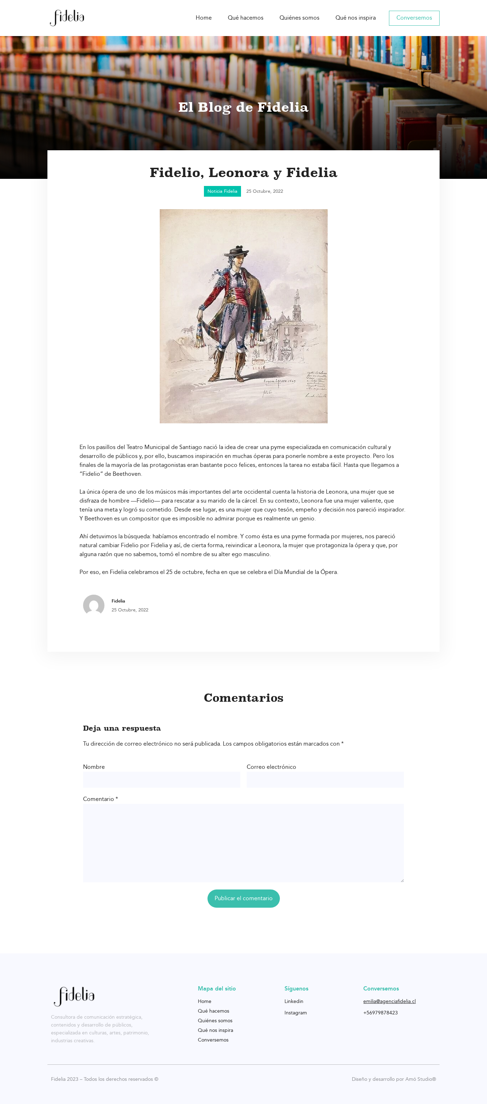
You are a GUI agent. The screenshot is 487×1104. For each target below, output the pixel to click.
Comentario (100, 799)
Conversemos (414, 18)
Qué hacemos (245, 18)
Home (204, 18)
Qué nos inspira (355, 18)
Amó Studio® (420, 1079)
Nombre (94, 767)
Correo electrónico (271, 767)
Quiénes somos (299, 18)
